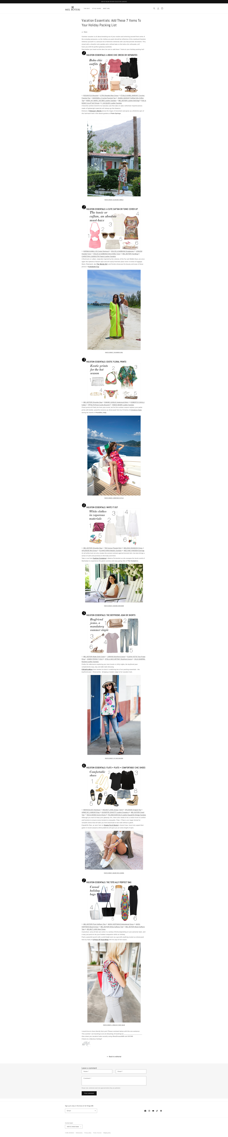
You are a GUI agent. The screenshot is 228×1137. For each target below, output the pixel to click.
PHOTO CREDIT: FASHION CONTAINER (114, 605)
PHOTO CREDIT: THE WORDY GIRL (114, 352)
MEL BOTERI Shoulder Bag (92, 402)
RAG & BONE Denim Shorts (96, 815)
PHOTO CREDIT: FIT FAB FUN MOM (114, 758)
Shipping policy (107, 1132)
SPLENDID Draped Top (133, 810)
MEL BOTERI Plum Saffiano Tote (94, 924)
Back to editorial (115, 1056)
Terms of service (97, 1132)
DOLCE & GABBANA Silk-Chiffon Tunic (106, 254)
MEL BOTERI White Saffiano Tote (111, 927)
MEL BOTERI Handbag (130, 254)
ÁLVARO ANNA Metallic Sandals (110, 550)
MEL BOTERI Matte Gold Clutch (94, 656)
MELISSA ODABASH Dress (133, 548)
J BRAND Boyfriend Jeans (116, 656)
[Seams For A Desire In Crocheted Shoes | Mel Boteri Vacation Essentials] (114, 869)
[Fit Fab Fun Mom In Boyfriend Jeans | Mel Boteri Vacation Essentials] (114, 755)
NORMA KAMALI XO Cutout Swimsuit (96, 251)
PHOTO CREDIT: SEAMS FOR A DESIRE (114, 872)
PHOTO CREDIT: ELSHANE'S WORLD (114, 199)
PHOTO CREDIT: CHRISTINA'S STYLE (114, 498)
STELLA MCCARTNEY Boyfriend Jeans (118, 659)
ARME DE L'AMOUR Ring (90, 812)
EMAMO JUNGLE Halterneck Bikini (116, 402)
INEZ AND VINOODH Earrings (134, 550)
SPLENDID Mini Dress (89, 550)
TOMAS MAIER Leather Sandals (123, 405)
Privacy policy (87, 1132)
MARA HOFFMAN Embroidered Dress (121, 924)
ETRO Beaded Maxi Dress (109, 95)
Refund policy (79, 1132)
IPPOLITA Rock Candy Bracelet (99, 405)
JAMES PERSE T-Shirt (95, 659)
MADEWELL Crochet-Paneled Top (104, 98)
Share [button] (85, 32)
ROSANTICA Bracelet (90, 95)
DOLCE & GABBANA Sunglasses (122, 251)
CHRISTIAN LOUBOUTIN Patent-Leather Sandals (99, 256)
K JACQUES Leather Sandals (111, 103)
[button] (154, 8)
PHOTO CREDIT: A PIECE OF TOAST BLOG (114, 1025)
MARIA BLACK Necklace (91, 810)
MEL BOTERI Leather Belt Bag (128, 100)
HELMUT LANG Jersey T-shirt (112, 810)
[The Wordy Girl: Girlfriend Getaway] (114, 310)
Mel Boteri (71, 1132)
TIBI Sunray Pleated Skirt (113, 548)
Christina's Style (136, 410)
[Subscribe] (95, 1111)
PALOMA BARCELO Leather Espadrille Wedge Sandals (127, 815)
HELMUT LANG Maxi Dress (96, 929)
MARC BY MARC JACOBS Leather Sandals (101, 100)
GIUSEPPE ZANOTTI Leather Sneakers (115, 812)
